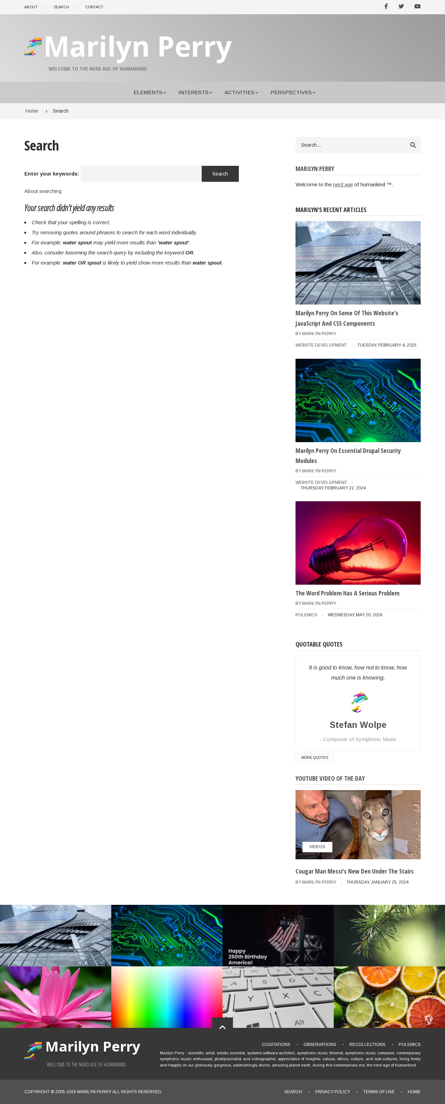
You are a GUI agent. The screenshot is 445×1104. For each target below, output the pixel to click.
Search (293, 1091)
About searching (43, 191)
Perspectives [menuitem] (291, 92)
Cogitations (276, 1044)
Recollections (367, 1044)
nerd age (343, 184)
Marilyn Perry (137, 46)
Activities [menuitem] (239, 92)
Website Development (321, 345)
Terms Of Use (379, 1091)
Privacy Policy (332, 1091)
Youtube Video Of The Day (330, 778)
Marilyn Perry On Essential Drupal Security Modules (348, 455)
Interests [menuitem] (193, 92)
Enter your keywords (51, 174)
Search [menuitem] (61, 7)
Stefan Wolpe (358, 725)
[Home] (33, 55)
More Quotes (314, 758)
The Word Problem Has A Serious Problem (347, 593)
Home (414, 1091)
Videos (317, 846)
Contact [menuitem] (94, 7)
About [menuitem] (31, 7)
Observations (320, 1044)
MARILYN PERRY (94, 1091)
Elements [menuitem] (148, 92)
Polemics (306, 614)
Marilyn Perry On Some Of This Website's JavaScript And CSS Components (347, 318)
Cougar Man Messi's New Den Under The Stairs (355, 871)
